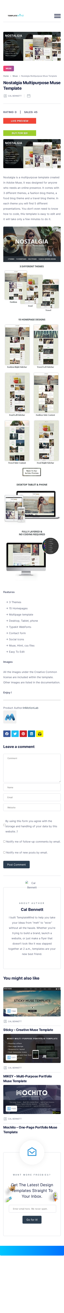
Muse (8, 68)
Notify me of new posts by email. (27, 852)
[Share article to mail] (39, 733)
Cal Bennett (15, 96)
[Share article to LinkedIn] (31, 733)
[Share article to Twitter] (15, 733)
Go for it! (32, 1219)
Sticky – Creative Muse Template (28, 1030)
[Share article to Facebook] (7, 733)
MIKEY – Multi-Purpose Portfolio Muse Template (27, 1078)
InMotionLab (30, 707)
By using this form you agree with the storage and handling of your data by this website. (31, 826)
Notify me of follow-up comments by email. (33, 841)
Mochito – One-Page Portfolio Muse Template (30, 1129)
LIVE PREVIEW (19, 121)
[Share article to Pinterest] (23, 733)
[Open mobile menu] (56, 16)
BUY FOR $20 (20, 133)
